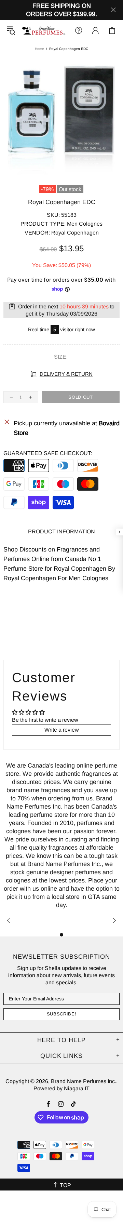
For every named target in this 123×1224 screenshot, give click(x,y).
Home (39, 49)
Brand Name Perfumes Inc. (44, 30)
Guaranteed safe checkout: (47, 453)
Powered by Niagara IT (61, 1088)
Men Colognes (84, 224)
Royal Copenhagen (75, 233)
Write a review (61, 730)
